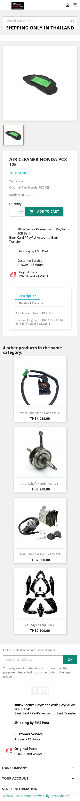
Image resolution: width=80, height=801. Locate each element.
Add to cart (44, 211)
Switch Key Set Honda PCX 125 (40, 554)
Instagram (45, 690)
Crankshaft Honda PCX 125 (40, 484)
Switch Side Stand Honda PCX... (40, 413)
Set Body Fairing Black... (40, 625)
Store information (20, 789)
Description (27, 296)
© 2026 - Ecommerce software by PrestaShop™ (36, 796)
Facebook (35, 690)
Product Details (31, 303)
